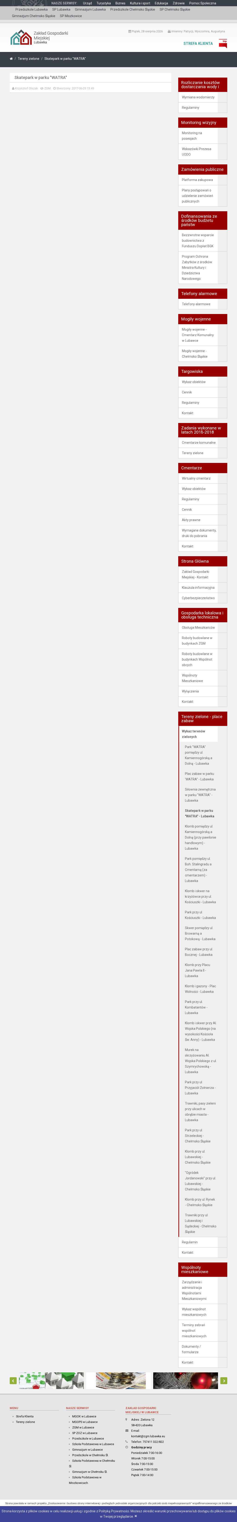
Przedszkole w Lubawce (88, 1438)
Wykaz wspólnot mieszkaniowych (194, 1312)
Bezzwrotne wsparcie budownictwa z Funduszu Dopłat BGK (198, 240)
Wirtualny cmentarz (196, 478)
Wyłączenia (190, 691)
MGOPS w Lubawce (85, 1422)
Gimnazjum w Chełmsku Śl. (89, 1472)
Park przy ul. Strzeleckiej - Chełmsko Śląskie (198, 1135)
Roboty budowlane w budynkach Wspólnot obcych (197, 659)
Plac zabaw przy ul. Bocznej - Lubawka (199, 952)
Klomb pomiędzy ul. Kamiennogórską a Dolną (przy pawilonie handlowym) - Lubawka (200, 837)
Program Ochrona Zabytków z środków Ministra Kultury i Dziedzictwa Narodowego (197, 268)
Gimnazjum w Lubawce (87, 1449)
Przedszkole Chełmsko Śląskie (132, 9)
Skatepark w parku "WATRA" (65, 58)
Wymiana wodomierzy (198, 97)
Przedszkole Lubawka (32, 9)
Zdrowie (179, 3)
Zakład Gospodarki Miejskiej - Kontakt (195, 574)
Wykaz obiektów (194, 382)
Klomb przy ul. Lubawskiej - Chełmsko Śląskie (198, 1157)
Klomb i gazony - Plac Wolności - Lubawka (200, 989)
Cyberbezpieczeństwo (198, 598)
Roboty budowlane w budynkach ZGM (197, 640)
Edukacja (161, 3)
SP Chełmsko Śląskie (175, 9)
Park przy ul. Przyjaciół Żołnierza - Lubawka (200, 1087)
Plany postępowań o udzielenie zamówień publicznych (197, 195)
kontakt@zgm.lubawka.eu (148, 1436)
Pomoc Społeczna (202, 3)
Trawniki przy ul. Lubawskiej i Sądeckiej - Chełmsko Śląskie (200, 1223)
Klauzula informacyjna (198, 587)
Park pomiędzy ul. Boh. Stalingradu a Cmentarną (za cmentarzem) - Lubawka (198, 870)
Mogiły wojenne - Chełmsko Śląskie (195, 353)
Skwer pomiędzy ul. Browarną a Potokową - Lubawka (200, 933)
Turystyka (104, 3)
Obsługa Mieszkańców (198, 627)
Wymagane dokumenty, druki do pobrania (199, 533)
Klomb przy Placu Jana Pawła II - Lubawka (197, 970)
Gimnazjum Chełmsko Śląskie (33, 16)
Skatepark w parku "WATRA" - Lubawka (199, 813)
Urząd (87, 3)
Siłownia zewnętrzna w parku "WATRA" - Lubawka (200, 795)
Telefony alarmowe (196, 304)
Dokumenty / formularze (191, 1349)
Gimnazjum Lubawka (90, 9)
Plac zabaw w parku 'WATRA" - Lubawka (199, 776)
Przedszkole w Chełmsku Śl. (90, 1455)
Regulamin (190, 1242)
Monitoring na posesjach (192, 135)
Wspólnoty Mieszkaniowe (192, 678)
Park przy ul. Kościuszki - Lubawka (200, 915)
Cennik (187, 392)
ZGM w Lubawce (83, 1427)
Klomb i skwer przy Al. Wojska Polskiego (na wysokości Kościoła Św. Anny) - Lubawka (201, 1031)
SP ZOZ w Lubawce (84, 1433)
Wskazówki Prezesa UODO (196, 151)
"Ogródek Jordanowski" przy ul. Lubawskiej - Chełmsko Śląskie (200, 1181)
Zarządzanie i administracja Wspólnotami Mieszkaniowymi (194, 1290)
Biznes (120, 3)
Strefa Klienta (198, 43)
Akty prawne (191, 520)
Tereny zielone (28, 58)
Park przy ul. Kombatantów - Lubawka (196, 1007)
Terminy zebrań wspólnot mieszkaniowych (194, 1330)
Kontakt (187, 413)
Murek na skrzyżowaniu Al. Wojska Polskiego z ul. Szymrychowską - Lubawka (201, 1061)
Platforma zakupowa (197, 180)
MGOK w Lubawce (84, 1416)
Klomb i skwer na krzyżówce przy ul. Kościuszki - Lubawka (200, 896)
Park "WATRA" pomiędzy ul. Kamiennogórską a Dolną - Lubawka (198, 755)
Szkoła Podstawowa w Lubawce (93, 1444)
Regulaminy (190, 107)
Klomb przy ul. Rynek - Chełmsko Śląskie (200, 1202)
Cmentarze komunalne (199, 442)
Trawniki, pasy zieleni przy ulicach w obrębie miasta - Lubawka (200, 1112)
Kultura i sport (140, 3)
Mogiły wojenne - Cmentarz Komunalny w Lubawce (198, 335)
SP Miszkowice (71, 16)
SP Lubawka (61, 9)
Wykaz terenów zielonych (193, 734)
